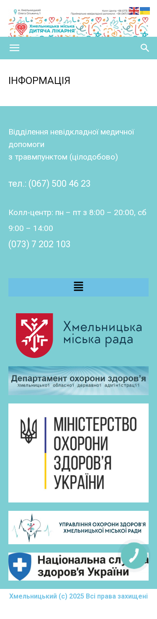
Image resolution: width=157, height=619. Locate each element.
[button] (14, 48)
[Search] (145, 48)
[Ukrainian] (145, 10)
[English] (134, 10)
